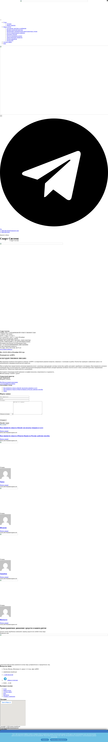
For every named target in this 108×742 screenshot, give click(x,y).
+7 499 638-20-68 (5, 230)
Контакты (6, 695)
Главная (2, 240)
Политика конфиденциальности (58, 739)
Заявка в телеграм (12, 680)
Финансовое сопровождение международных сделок (22, 31)
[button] (4, 633)
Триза (2, 482)
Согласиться (45, 739)
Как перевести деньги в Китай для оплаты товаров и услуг (21, 428)
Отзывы (9, 24)
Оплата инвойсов (12, 39)
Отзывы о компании (9, 696)
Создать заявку (7, 42)
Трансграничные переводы (14, 37)
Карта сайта (3, 729)
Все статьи (3, 424)
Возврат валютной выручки (15, 30)
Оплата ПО (10, 40)
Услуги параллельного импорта (16, 33)
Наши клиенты (11, 25)
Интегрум (3, 620)
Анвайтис (3, 574)
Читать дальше (4, 431)
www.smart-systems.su (6, 349)
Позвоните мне (14, 230)
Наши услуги (7, 27)
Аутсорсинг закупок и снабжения (16, 28)
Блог (4, 43)
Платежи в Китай (12, 34)
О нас (5, 22)
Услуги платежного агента (14, 36)
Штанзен (3, 528)
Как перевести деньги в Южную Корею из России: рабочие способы (25, 436)
